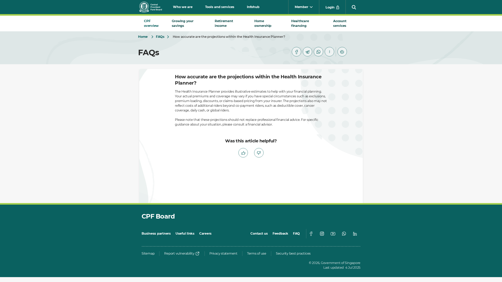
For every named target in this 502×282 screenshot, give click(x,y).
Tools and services (220, 7)
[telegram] (307, 51)
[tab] (153, 23)
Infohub (253, 7)
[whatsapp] (318, 51)
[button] (354, 7)
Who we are (183, 7)
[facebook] (296, 51)
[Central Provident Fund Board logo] (153, 7)
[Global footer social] (311, 233)
